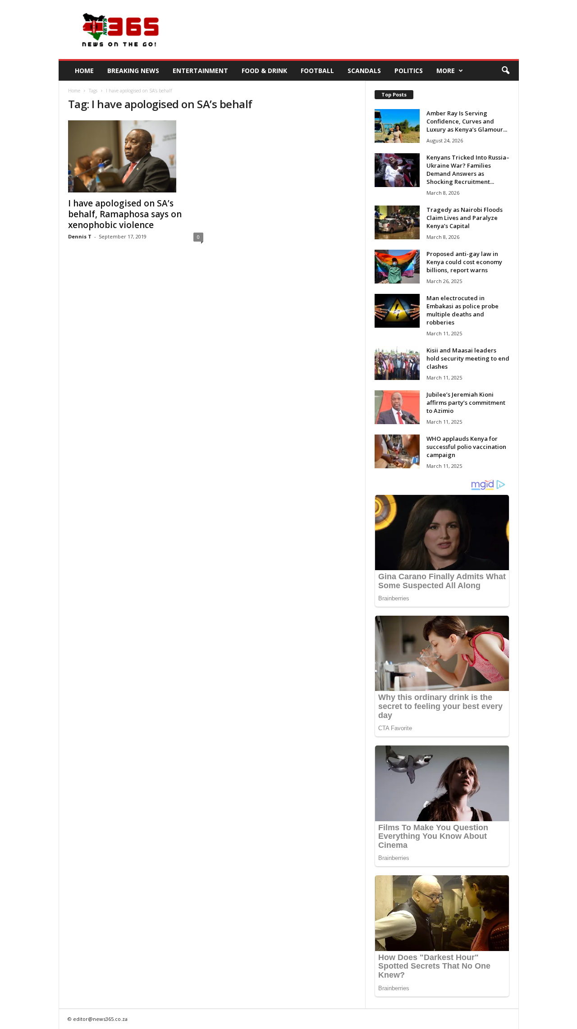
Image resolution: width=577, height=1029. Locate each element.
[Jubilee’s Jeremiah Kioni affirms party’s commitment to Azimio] (397, 407)
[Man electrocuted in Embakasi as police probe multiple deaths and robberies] (397, 311)
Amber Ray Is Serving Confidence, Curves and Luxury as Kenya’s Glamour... (466, 121)
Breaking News (133, 70)
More (445, 70)
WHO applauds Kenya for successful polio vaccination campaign (466, 446)
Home (84, 70)
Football (317, 70)
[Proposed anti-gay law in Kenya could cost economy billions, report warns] (397, 267)
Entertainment (200, 70)
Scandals (364, 70)
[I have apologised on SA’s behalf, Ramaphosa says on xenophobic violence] (135, 156)
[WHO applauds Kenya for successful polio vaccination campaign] (397, 451)
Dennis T (80, 236)
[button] (505, 71)
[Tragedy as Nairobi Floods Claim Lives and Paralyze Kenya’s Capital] (397, 222)
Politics (408, 70)
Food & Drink (264, 70)
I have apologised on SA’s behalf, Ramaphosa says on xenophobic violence (125, 214)
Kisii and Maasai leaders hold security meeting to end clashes (467, 358)
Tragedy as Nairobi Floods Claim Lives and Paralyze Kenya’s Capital (464, 218)
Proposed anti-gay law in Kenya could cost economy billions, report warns (464, 262)
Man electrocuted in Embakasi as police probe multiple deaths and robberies (462, 310)
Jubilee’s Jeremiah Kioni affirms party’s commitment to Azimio (465, 402)
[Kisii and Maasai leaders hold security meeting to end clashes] (397, 363)
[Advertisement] (355, 29)
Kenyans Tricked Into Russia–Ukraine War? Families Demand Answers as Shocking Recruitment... (467, 169)
